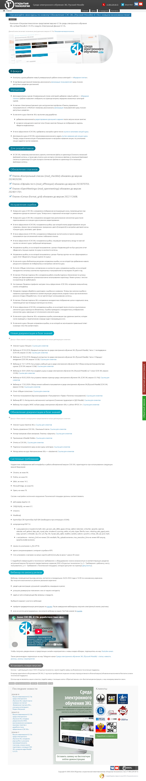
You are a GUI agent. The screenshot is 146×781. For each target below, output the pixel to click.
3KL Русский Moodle (22, 683)
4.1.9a (50, 683)
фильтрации (58, 107)
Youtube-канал (107, 651)
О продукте (103, 10)
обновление (42, 683)
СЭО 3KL (34, 683)
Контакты (115, 10)
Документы (86, 565)
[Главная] (17, 5)
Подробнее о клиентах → (106, 736)
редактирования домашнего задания (49, 119)
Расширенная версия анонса (64, 31)
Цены (93, 10)
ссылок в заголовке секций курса (76, 131)
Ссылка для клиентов (40, 345)
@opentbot (129, 5)
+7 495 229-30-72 (112, 5)
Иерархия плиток (80, 77)
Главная (9, 11)
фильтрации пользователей (61, 82)
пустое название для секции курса (74, 136)
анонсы (11, 683)
